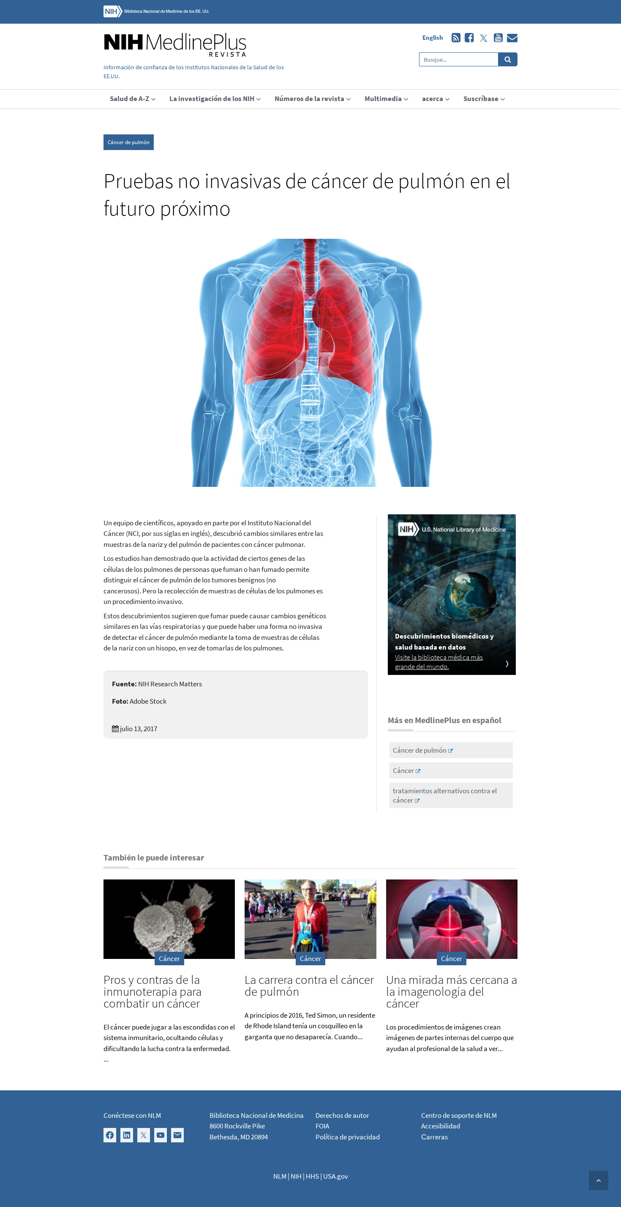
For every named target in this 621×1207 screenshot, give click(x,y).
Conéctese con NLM (132, 1115)
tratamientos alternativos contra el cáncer (445, 795)
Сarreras (434, 1136)
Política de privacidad (348, 1136)
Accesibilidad (440, 1126)
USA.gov (335, 1176)
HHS (312, 1176)
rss (453, 38)
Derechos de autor (342, 1115)
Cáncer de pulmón (129, 142)
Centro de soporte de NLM (459, 1115)
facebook (467, 38)
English (432, 37)
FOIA (322, 1126)
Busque (508, 59)
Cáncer (403, 770)
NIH (296, 1176)
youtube (496, 38)
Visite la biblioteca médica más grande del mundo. (439, 662)
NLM (279, 1176)
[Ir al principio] (598, 1180)
